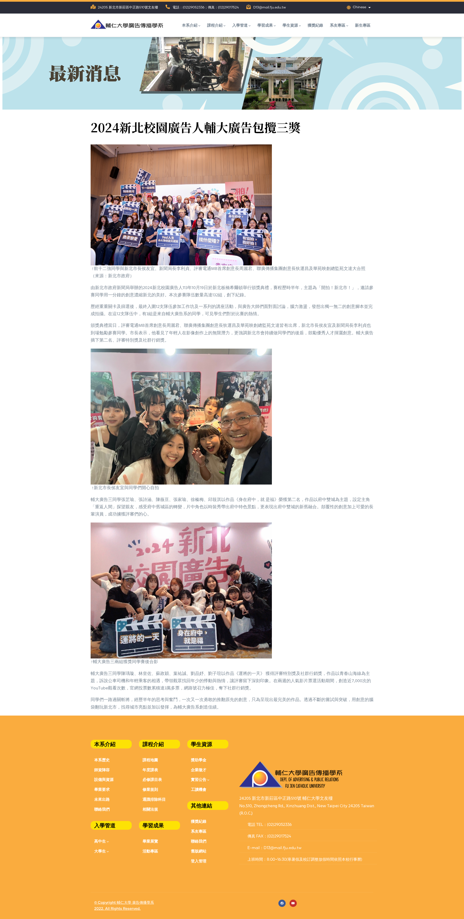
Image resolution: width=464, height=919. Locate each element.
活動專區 (150, 851)
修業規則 (150, 789)
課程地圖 (150, 759)
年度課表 (150, 769)
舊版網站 (198, 851)
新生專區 (362, 25)
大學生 (100, 851)
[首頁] (127, 23)
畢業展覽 (150, 841)
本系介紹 (189, 25)
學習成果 (265, 25)
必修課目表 (152, 779)
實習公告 (198, 779)
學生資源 (290, 25)
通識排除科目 (154, 799)
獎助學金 (198, 759)
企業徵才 (198, 769)
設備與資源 (104, 779)
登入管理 (198, 861)
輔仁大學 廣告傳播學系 (135, 902)
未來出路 (102, 799)
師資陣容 (102, 769)
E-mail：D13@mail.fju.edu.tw (273, 848)
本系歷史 (102, 759)
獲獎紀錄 (315, 25)
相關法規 (150, 809)
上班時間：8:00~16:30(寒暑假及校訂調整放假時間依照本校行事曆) (304, 859)
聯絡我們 (102, 809)
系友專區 (337, 25)
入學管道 (240, 25)
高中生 (100, 841)
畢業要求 (102, 789)
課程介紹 (215, 25)
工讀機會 (198, 789)
